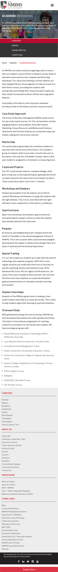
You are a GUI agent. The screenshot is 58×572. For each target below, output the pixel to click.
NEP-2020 (6, 527)
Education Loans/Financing (13, 518)
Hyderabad (6, 409)
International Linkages (11, 464)
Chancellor (6, 436)
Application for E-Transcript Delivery (17, 536)
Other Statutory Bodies (12, 445)
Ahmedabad (7, 421)
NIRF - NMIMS (8, 488)
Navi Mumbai (7, 415)
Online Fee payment (10, 521)
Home (4, 62)
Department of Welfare (11, 514)
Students (13, 62)
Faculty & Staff (8, 448)
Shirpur (5, 403)
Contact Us (6, 470)
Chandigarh (6, 418)
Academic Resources (28, 62)
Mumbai (5, 399)
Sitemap (5, 549)
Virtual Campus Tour (10, 424)
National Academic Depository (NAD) (17, 494)
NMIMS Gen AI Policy (11, 543)
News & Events (8, 481)
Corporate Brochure (10, 508)
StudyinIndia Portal (10, 530)
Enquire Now (29, 569)
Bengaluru (6, 406)
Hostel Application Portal (12, 539)
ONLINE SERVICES (19, 50)
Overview (16, 41)
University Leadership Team (13, 439)
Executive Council (9, 442)
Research (6, 458)
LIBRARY (15, 45)
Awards (5, 451)
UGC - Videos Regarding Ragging (16, 491)
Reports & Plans (8, 484)
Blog (4, 505)
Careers (5, 454)
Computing (17, 55)
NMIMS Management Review (14, 511)
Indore (4, 412)
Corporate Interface (10, 467)
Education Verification (11, 533)
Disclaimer (15, 556)
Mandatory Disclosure (11, 524)
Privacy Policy (25, 556)
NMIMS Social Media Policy (13, 546)
